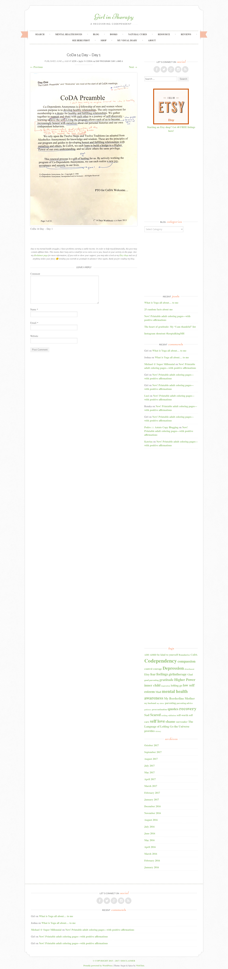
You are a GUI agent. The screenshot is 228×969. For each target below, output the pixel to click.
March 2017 (150, 786)
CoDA (194, 655)
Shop (103, 40)
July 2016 (149, 826)
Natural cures (137, 34)
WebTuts (140, 965)
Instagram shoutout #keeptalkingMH (164, 333)
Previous (36, 67)
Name (34, 309)
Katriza (148, 441)
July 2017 (149, 765)
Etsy (147, 674)
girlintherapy (178, 674)
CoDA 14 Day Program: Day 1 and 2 (104, 61)
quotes (173, 709)
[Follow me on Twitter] (164, 69)
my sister (160, 703)
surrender (182, 722)
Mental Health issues (68, 34)
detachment (189, 669)
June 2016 (149, 833)
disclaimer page (41, 255)
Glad (190, 674)
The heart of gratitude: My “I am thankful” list (170, 327)
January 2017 (151, 799)
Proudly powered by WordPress (97, 965)
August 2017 (151, 759)
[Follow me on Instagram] (178, 69)
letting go (176, 685)
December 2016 (152, 806)
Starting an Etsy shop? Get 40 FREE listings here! (171, 129)
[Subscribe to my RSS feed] (185, 69)
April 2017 (150, 779)
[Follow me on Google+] (171, 69)
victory (158, 731)
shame (170, 721)
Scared (155, 714)
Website (34, 336)
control (148, 669)
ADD (146, 654)
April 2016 (150, 847)
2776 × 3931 (77, 61)
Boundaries (184, 654)
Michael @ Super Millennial (159, 364)
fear (153, 674)
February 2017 (152, 793)
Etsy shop (124, 255)
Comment (35, 273)
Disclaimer (128, 960)
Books (113, 34)
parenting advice (185, 703)
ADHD (153, 654)
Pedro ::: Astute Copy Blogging (161, 427)
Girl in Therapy (114, 16)
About (152, 40)
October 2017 (151, 745)
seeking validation (168, 715)
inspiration (165, 685)
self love (157, 721)
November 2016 (152, 813)
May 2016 (149, 840)
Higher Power (184, 679)
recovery (187, 708)
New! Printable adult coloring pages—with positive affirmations (170, 366)
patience (147, 709)
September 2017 (153, 752)
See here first (81, 40)
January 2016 (151, 867)
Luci (146, 396)
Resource (164, 34)
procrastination (159, 709)
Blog (96, 34)
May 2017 (149, 772)
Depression (173, 668)
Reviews (186, 34)
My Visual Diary (127, 40)
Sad (146, 715)
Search (39, 34)
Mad (158, 692)
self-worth (182, 715)
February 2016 (152, 860)
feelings (162, 674)
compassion (186, 661)
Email (34, 322)
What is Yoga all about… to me (161, 302)
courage (157, 669)
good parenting (151, 680)
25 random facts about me (158, 309)
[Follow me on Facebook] (157, 69)
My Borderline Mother (179, 698)
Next (133, 67)
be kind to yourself (167, 655)
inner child (152, 685)
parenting (170, 703)
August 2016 (151, 820)
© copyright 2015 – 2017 (106, 960)
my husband (150, 703)
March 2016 (150, 854)
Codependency (160, 660)
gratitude (166, 679)
